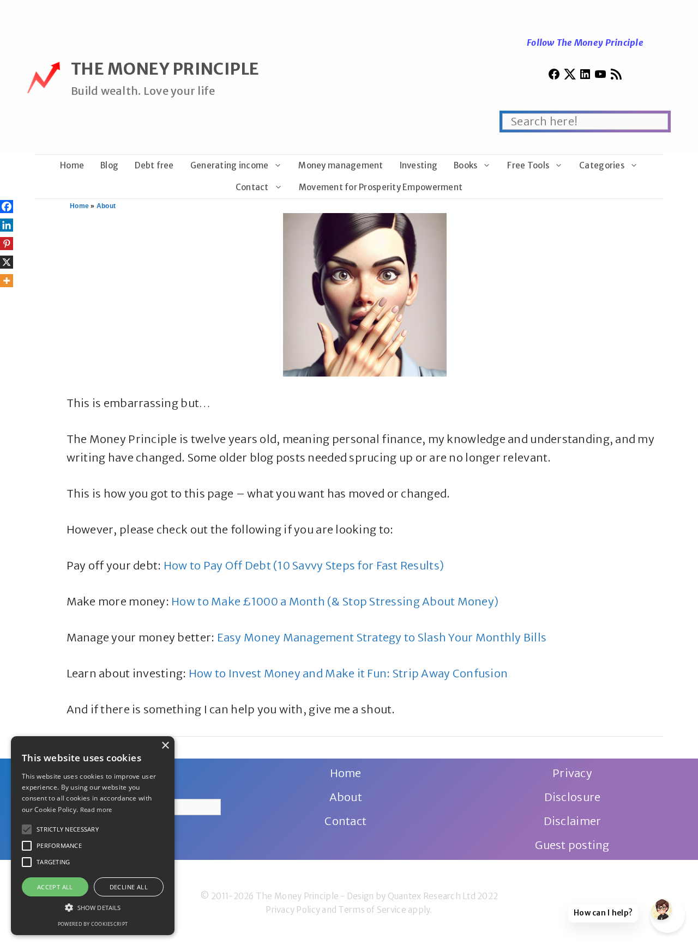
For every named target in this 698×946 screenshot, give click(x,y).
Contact (252, 187)
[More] (6, 280)
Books (465, 165)
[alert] (92, 835)
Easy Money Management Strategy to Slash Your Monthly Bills (382, 637)
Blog (109, 165)
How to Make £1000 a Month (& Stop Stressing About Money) (334, 601)
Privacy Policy (293, 910)
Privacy (572, 773)
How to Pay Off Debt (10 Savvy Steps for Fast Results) (304, 565)
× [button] (165, 746)
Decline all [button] (129, 887)
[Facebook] (6, 206)
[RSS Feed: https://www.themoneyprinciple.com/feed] (616, 76)
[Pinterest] (6, 243)
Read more (96, 809)
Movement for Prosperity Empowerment (380, 187)
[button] (27, 829)
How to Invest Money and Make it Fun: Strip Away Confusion (348, 673)
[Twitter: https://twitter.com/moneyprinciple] (569, 76)
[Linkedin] (6, 225)
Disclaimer (572, 821)
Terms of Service (372, 910)
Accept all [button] (55, 887)
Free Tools (528, 165)
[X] (6, 262)
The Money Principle (165, 68)
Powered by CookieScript (93, 923)
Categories (601, 165)
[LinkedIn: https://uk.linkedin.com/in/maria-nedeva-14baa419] (585, 76)
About (106, 206)
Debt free (154, 165)
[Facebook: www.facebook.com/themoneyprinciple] (554, 76)
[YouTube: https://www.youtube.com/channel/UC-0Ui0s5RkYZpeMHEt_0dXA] (600, 76)
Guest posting (572, 845)
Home (72, 165)
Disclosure (572, 797)
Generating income (229, 165)
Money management (340, 165)
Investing (418, 165)
